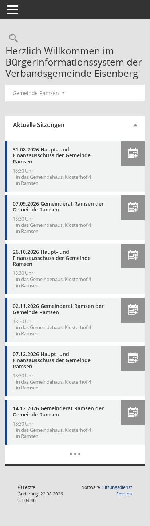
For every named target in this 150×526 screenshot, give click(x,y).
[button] (133, 153)
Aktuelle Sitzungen (38, 125)
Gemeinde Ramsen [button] (36, 93)
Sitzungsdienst (117, 490)
